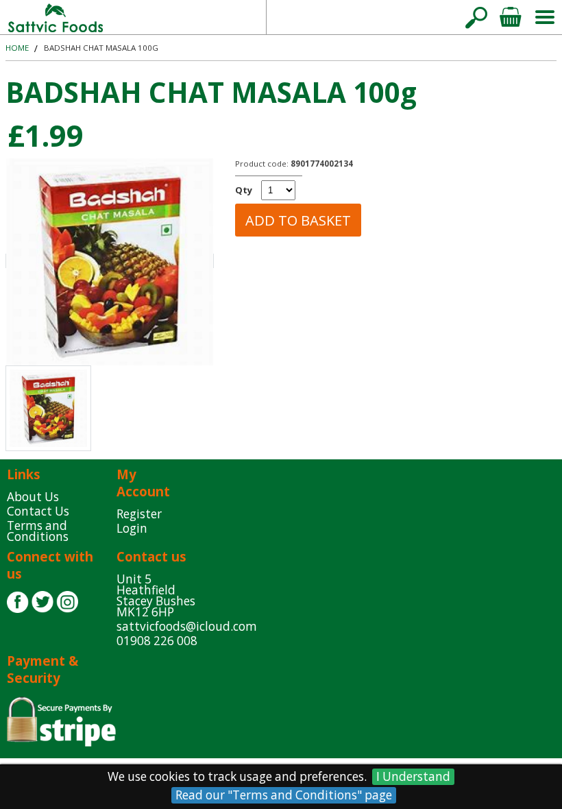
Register (139, 514)
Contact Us (38, 511)
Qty (243, 190)
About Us (33, 497)
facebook (18, 602)
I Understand (413, 776)
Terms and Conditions (38, 531)
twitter (42, 602)
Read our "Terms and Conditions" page (283, 795)
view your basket (510, 17)
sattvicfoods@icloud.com (363, 16)
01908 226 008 (157, 641)
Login (132, 528)
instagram (67, 602)
